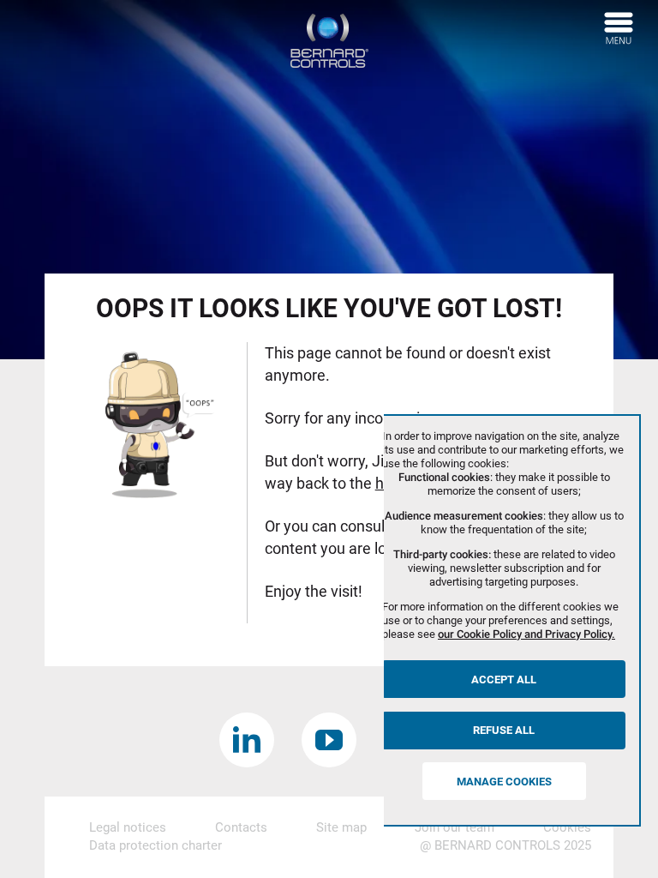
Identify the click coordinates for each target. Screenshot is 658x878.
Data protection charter (155, 845)
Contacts (241, 827)
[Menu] (618, 28)
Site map (341, 827)
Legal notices (127, 827)
